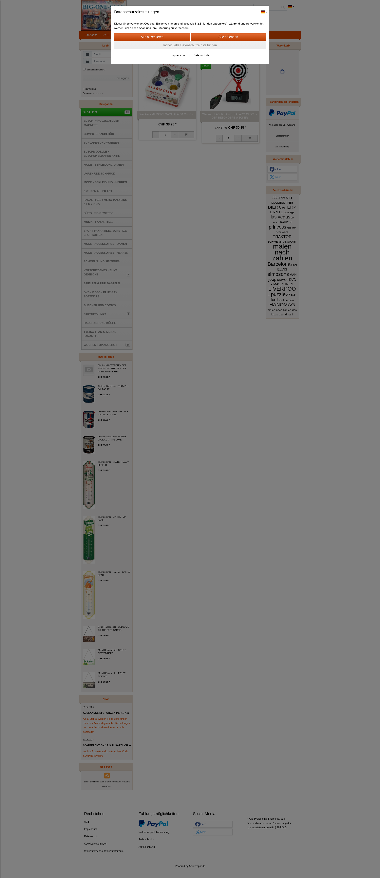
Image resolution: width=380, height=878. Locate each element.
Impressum (178, 55)
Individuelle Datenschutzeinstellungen (190, 45)
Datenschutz (201, 55)
